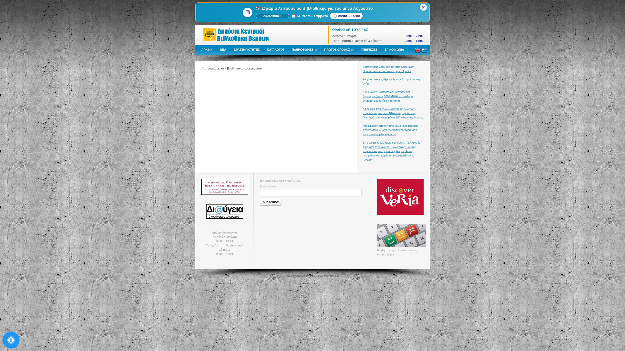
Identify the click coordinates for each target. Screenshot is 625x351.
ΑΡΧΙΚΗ (207, 49)
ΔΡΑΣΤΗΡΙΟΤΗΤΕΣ (247, 49)
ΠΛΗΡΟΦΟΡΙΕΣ (302, 49)
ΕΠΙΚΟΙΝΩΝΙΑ (394, 49)
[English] (418, 52)
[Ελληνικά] (424, 52)
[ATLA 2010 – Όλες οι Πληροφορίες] (224, 187)
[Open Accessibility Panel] (11, 340)
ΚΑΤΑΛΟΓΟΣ (275, 49)
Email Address (268, 186)
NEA (223, 49)
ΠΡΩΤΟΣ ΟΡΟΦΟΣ (337, 49)
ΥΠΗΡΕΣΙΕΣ (369, 49)
